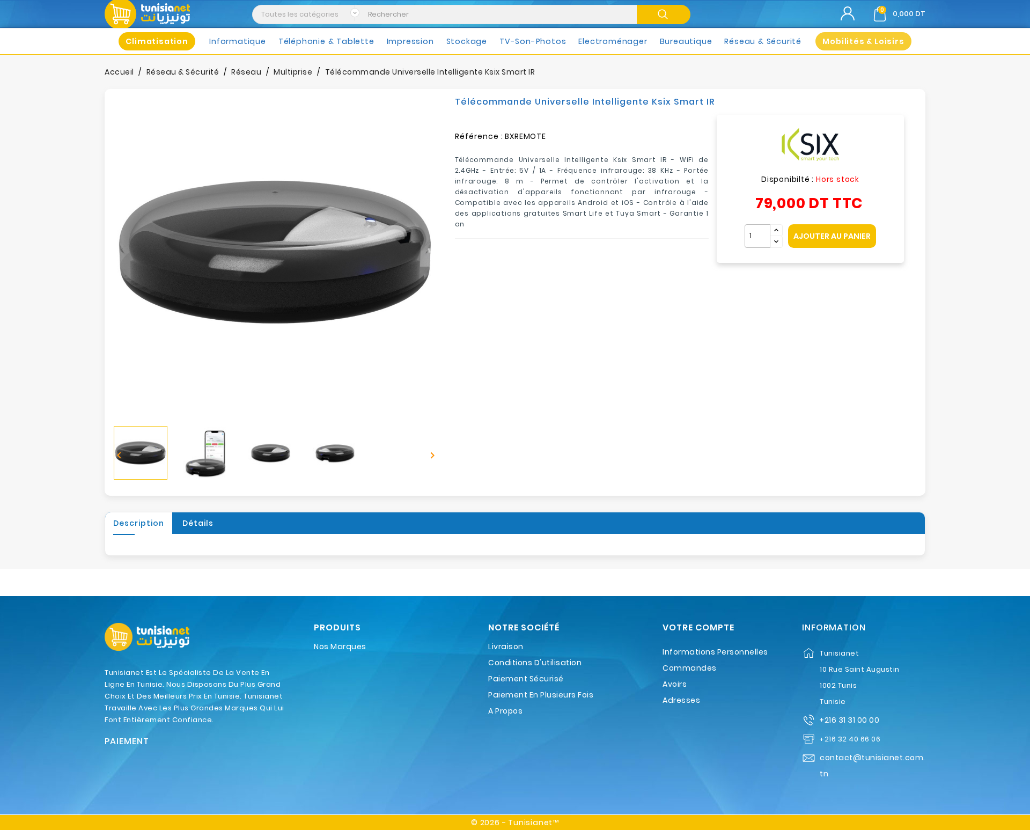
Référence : (479, 136)
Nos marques (340, 646)
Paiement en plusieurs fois (540, 694)
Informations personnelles (715, 652)
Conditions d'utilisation (535, 662)
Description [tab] (138, 523)
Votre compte (698, 628)
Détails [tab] (198, 523)
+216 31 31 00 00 (849, 720)
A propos (505, 711)
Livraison (506, 646)
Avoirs (675, 684)
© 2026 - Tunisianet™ (515, 822)
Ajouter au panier (832, 236)
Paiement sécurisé (526, 678)
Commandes (690, 668)
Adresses (681, 700)
